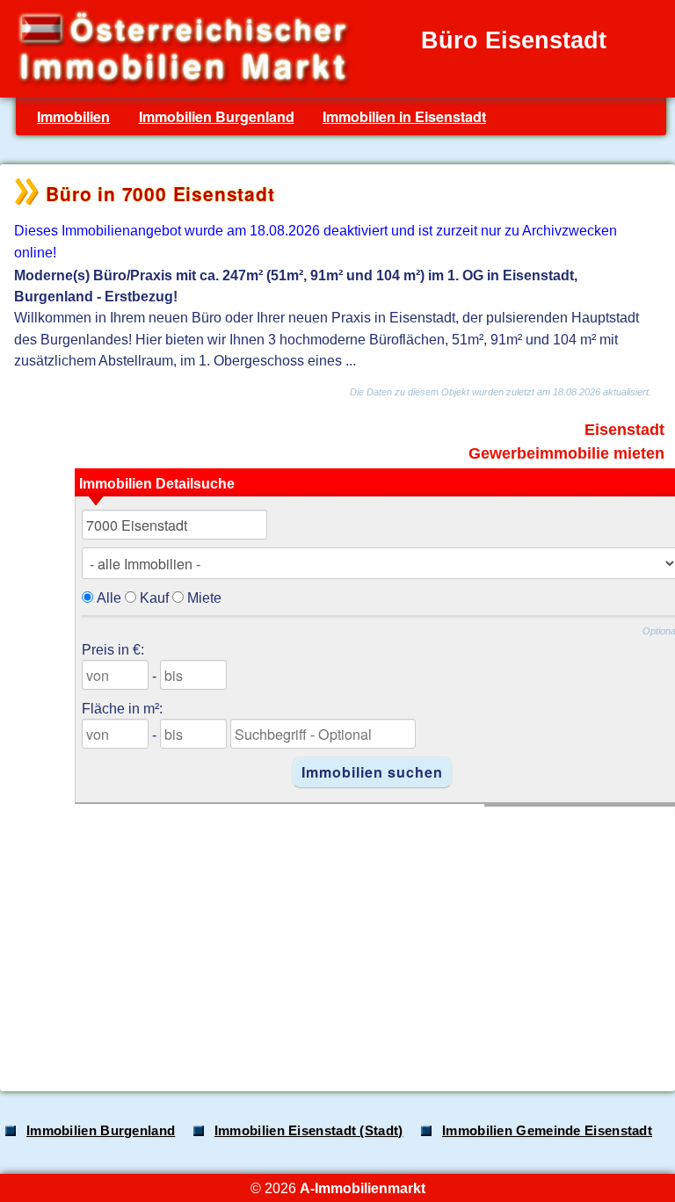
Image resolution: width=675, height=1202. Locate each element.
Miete (204, 597)
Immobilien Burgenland (216, 116)
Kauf (154, 597)
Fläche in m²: (122, 708)
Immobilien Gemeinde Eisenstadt (547, 1131)
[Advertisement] (335, 939)
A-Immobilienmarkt (362, 1188)
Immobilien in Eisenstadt (404, 116)
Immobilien (73, 116)
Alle (109, 597)
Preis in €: (113, 649)
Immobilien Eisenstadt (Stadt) (308, 1131)
